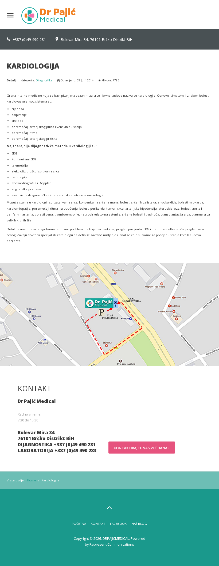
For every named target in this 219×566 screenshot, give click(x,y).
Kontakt (98, 524)
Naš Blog (139, 524)
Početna (79, 524)
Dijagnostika (44, 80)
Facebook (118, 524)
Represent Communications (111, 544)
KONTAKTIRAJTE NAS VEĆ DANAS (142, 448)
